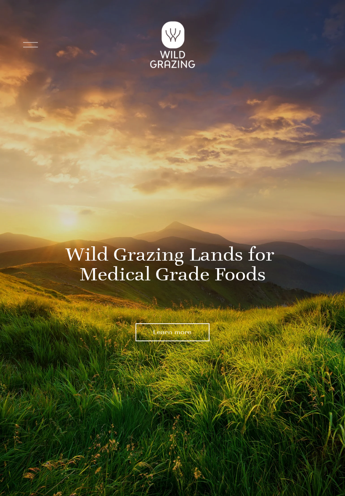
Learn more (172, 332)
